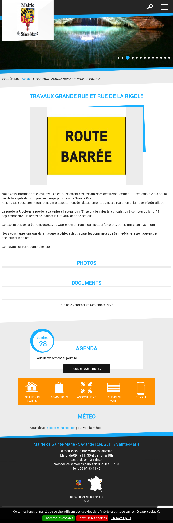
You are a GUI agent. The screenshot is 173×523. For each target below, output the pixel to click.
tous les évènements (86, 368)
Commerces (59, 397)
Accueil (27, 78)
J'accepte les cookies (58, 518)
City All (141, 397)
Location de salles (32, 399)
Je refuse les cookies (92, 518)
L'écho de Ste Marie (114, 399)
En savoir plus (121, 518)
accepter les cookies (61, 427)
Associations (86, 397)
